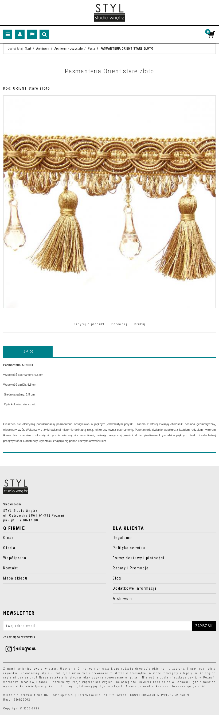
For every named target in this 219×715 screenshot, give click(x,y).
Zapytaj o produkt (88, 324)
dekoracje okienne (150, 668)
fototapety (170, 673)
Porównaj (119, 324)
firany (192, 668)
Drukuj (140, 324)
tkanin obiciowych (62, 686)
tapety (188, 673)
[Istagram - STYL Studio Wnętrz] (20, 648)
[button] (28, 351)
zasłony (178, 668)
